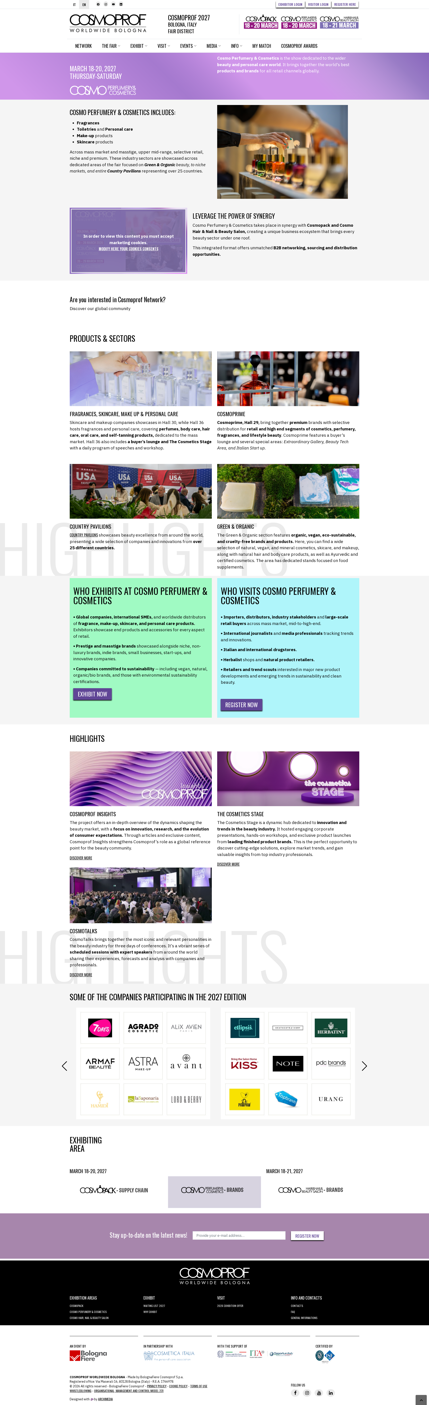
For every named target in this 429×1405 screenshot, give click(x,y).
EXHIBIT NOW (92, 694)
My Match (261, 45)
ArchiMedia (105, 1399)
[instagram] (105, 4)
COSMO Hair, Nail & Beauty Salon (89, 1318)
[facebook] (98, 4)
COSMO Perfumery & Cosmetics (88, 1312)
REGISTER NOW (241, 704)
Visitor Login (318, 4)
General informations (304, 1318)
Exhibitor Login (290, 4)
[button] (365, 1066)
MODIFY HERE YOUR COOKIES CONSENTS (128, 249)
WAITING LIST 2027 (154, 1306)
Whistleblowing (80, 1390)
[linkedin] (121, 4)
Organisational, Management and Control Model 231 (129, 1390)
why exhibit (150, 1312)
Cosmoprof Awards (299, 45)
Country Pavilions (84, 535)
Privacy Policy (156, 1386)
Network (83, 45)
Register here (345, 4)
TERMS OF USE (198, 1386)
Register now (307, 1236)
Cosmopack (76, 1306)
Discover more (81, 858)
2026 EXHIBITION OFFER (230, 1306)
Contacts (297, 1306)
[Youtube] (113, 4)
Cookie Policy (178, 1386)
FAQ (293, 1312)
